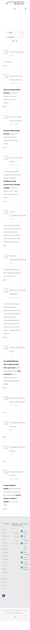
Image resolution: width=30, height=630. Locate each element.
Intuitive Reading (26, 558)
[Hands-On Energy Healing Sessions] (6, 76)
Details (6, 65)
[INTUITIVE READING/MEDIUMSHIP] (6, 256)
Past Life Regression (17, 52)
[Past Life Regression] (6, 52)
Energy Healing (25, 532)
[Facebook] (3, 595)
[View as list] (16, 40)
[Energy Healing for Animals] (6, 471)
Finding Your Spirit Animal (25, 546)
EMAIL (5, 505)
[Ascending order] (22, 32)
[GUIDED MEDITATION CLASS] (6, 347)
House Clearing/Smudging (26, 553)
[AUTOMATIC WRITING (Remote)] (6, 422)
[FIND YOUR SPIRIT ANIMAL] (6, 158)
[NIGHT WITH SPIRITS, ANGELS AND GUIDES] (6, 398)
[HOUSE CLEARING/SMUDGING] (6, 212)
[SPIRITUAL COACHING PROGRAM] (6, 290)
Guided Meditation (26, 568)
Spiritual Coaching (26, 563)
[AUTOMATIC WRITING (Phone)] (6, 447)
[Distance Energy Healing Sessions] (6, 117)
